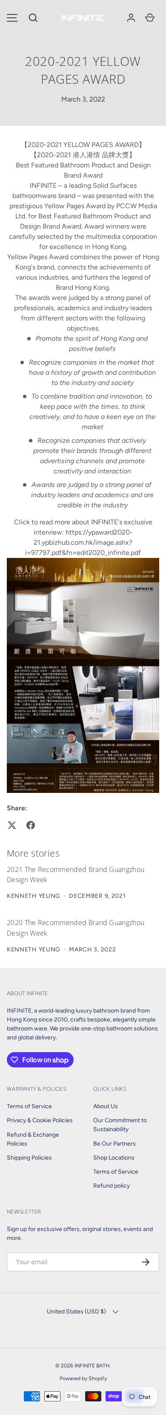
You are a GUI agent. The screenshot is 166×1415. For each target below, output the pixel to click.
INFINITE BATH (91, 1365)
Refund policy (111, 1185)
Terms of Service (29, 1106)
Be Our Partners (114, 1143)
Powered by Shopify (83, 1378)
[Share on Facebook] (30, 825)
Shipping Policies (29, 1157)
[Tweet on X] (12, 825)
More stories (33, 853)
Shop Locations (114, 1157)
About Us (105, 1106)
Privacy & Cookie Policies (40, 1120)
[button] (33, 17)
